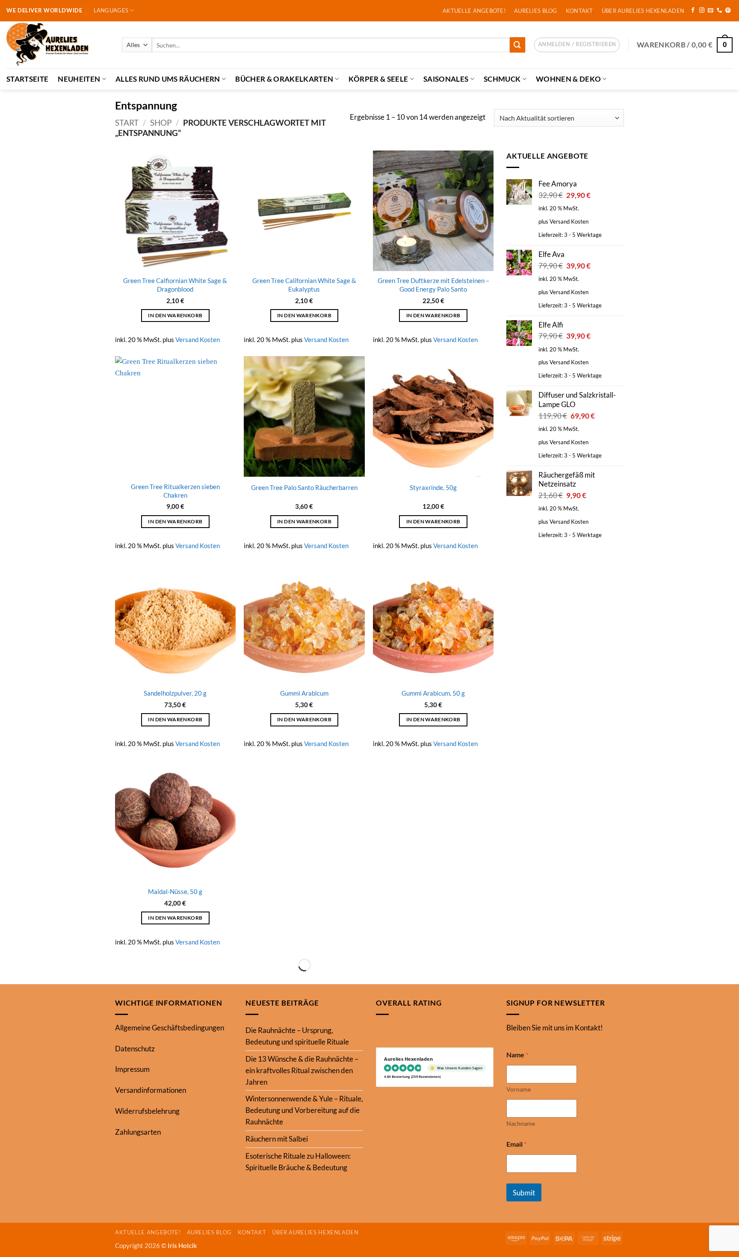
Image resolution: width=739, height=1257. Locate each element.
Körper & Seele (378, 78)
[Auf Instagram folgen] (702, 11)
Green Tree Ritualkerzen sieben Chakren (175, 491)
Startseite (27, 78)
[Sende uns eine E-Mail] (710, 11)
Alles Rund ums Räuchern (167, 78)
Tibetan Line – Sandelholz (175, 1117)
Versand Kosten (197, 339)
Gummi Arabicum (304, 693)
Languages (111, 10)
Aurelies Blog (535, 10)
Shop (161, 122)
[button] (577, 45)
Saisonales (445, 78)
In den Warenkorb (175, 315)
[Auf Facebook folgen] (693, 11)
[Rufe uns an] (719, 11)
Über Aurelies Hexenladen (643, 10)
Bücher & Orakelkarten (284, 78)
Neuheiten (79, 78)
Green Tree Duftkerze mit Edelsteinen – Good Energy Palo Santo (433, 285)
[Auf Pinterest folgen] (728, 11)
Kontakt (579, 10)
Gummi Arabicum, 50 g (433, 693)
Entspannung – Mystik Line (433, 891)
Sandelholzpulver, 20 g (175, 693)
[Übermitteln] (517, 44)
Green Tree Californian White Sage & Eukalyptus (304, 285)
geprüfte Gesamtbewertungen (304, 919)
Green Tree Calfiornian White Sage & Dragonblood (175, 285)
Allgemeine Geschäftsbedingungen (169, 1240)
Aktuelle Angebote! (474, 10)
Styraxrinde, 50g (433, 487)
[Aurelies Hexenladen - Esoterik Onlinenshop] (57, 44)
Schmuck (502, 78)
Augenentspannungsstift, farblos (304, 1117)
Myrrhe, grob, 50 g (304, 891)
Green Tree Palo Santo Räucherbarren (304, 487)
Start (127, 122)
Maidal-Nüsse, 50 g (175, 891)
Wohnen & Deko (568, 78)
